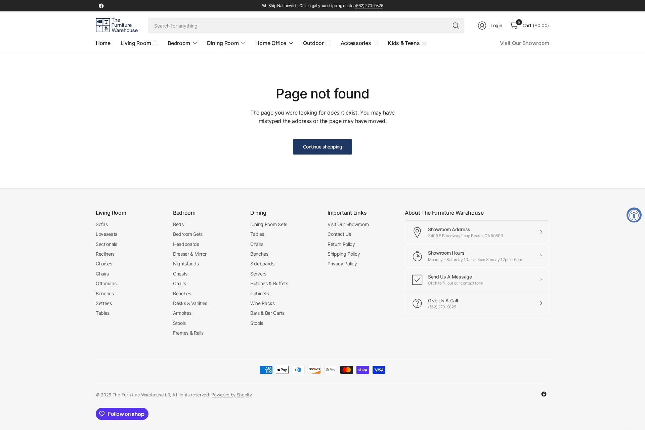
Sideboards (262, 263)
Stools (179, 323)
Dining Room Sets (268, 224)
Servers (258, 273)
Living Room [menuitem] (136, 43)
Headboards (186, 244)
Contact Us (339, 234)
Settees (104, 303)
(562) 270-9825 (369, 5)
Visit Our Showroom (524, 43)
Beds (178, 224)
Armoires (182, 313)
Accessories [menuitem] (356, 43)
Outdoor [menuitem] (313, 43)
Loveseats (106, 234)
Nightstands (186, 263)
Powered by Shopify (231, 394)
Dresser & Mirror (190, 254)
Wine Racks (262, 303)
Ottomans (106, 283)
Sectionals (106, 244)
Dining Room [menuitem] (223, 43)
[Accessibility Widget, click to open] (634, 215)
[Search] (455, 25)
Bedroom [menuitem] (179, 43)
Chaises (104, 263)
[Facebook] (101, 5)
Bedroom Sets (188, 234)
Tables (103, 313)
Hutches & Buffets (269, 283)
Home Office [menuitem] (270, 43)
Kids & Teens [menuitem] (404, 43)
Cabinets (259, 293)
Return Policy (341, 244)
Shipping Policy (344, 254)
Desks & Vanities (190, 303)
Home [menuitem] (103, 43)
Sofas (102, 224)
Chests (180, 273)
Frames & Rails (188, 333)
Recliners (105, 254)
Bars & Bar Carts (267, 313)
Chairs (102, 273)
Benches (105, 293)
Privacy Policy (342, 263)
